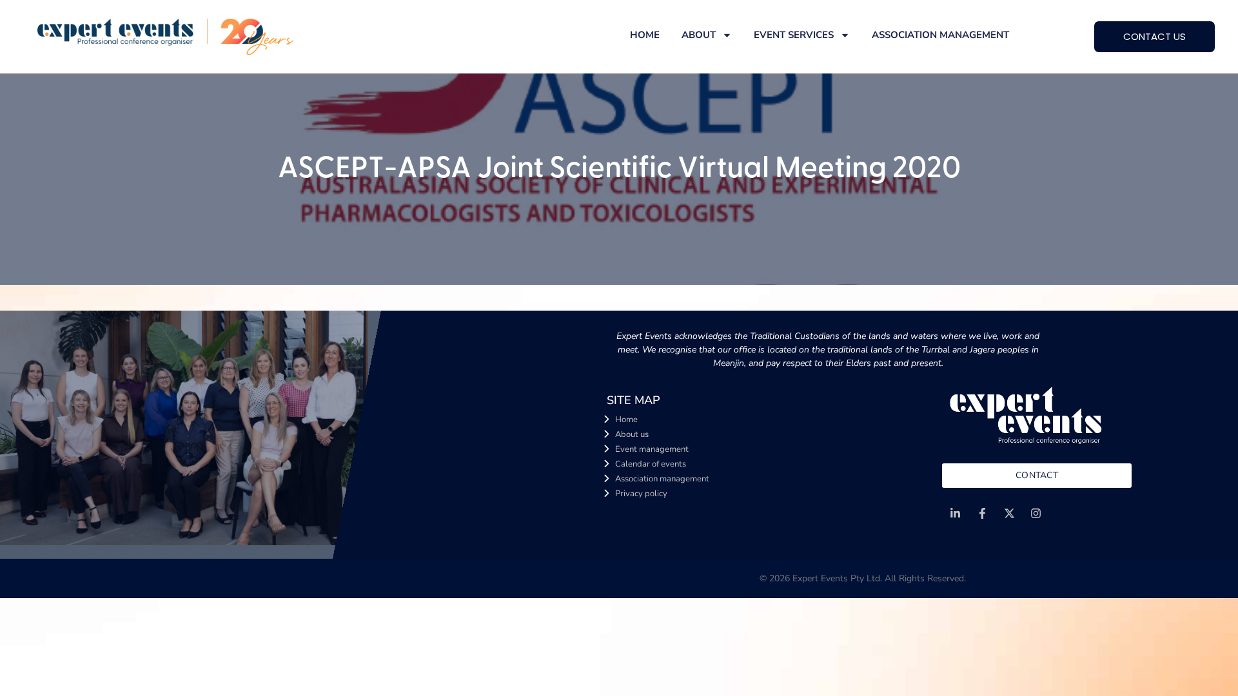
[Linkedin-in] (955, 514)
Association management (940, 34)
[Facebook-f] (982, 514)
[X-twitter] (1009, 514)
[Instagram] (1036, 514)
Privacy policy (641, 493)
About (699, 34)
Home (645, 34)
